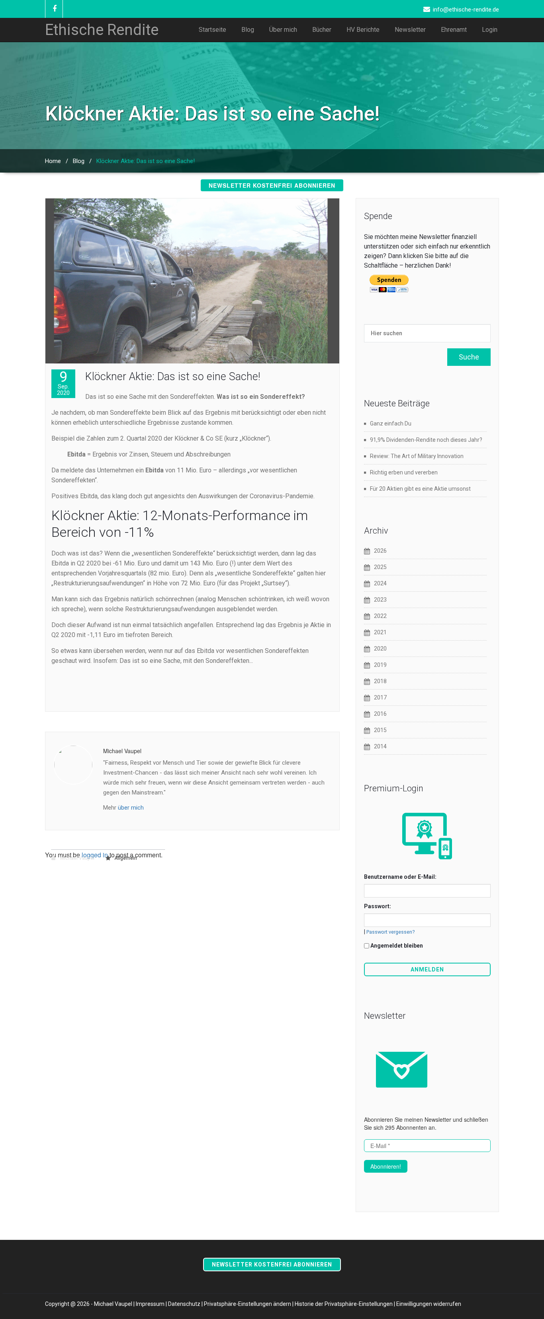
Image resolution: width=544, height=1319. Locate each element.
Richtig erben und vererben (404, 472)
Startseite (212, 29)
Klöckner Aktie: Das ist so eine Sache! (172, 376)
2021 (380, 632)
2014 (380, 746)
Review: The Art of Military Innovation (417, 456)
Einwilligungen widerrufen (428, 1304)
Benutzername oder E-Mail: (400, 877)
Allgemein (125, 858)
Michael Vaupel (76, 858)
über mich (131, 807)
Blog (247, 29)
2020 (380, 648)
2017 (380, 697)
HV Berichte (363, 29)
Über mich (283, 29)
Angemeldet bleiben (396, 945)
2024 (380, 583)
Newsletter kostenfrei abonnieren (272, 185)
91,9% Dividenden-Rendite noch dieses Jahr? (426, 440)
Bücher (321, 29)
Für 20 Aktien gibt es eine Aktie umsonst (420, 489)
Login (489, 29)
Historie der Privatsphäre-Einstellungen (344, 1304)
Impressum (150, 1304)
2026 (380, 551)
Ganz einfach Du (390, 423)
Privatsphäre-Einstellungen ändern (247, 1304)
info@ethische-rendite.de (466, 9)
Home (53, 161)
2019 (380, 665)
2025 (380, 567)
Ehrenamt (454, 29)
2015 (380, 730)
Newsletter (410, 29)
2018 (380, 681)
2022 (380, 616)
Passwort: (377, 906)
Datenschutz (184, 1304)
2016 (380, 714)
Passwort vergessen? (390, 932)
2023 (380, 599)
